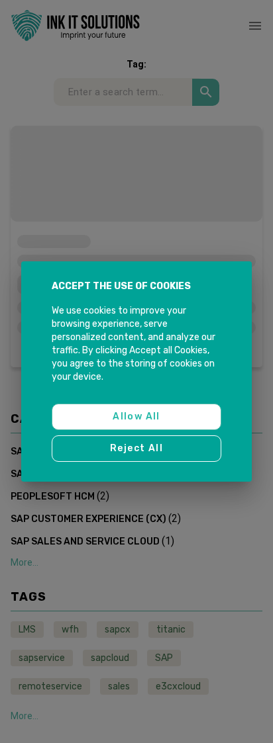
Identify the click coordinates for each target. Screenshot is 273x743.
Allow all (136, 416)
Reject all (136, 448)
